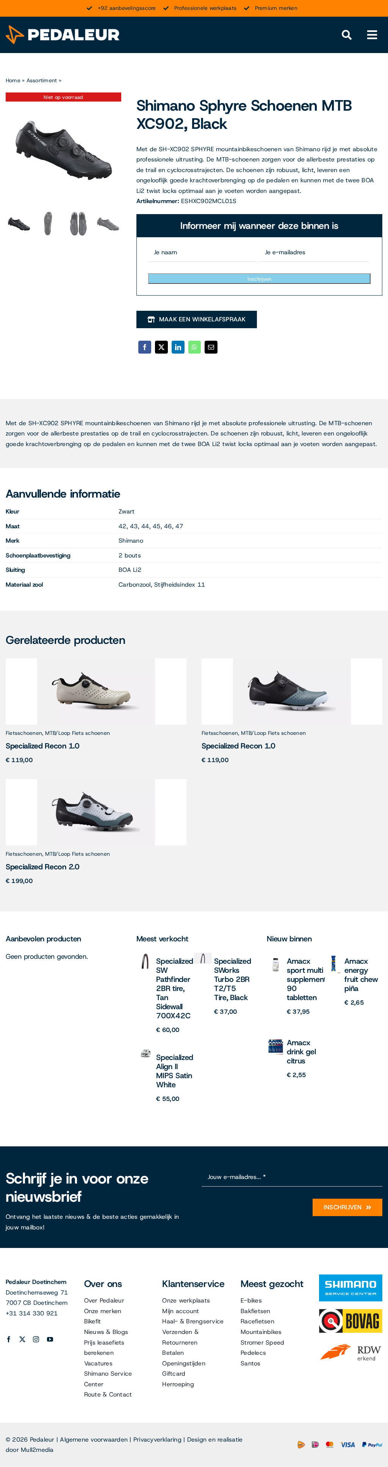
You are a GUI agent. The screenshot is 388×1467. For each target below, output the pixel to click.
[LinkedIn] (178, 347)
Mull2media (37, 1450)
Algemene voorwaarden (94, 1440)
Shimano (131, 541)
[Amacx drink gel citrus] (276, 1037)
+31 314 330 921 (32, 1313)
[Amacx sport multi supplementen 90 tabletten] (276, 956)
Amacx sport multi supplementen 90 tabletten (310, 979)
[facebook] (9, 1339)
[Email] (211, 347)
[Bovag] (350, 1312)
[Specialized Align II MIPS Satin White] (145, 1052)
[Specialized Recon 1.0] (96, 661)
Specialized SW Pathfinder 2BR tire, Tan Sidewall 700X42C (174, 988)
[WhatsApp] (194, 347)
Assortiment (42, 80)
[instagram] (36, 1339)
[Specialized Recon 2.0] (96, 782)
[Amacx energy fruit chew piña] (334, 956)
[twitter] (22, 1339)
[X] (161, 347)
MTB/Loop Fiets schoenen (77, 733)
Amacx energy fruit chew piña (361, 974)
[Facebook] (144, 347)
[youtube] (50, 1339)
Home (13, 80)
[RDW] (350, 1343)
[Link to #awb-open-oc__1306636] (346, 35)
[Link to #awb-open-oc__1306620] (372, 35)
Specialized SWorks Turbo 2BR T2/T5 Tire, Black (232, 979)
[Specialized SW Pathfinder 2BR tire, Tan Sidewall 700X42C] (145, 956)
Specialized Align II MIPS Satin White (174, 1071)
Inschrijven (259, 279)
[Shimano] (350, 1277)
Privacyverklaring (157, 1440)
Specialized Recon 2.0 (43, 867)
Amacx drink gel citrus (301, 1052)
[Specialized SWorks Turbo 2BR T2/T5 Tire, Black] (203, 956)
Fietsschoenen (24, 733)
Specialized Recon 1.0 (43, 746)
